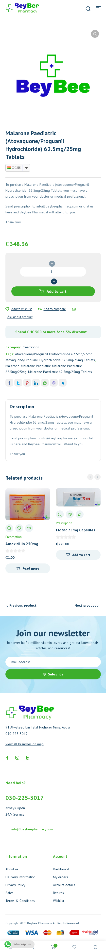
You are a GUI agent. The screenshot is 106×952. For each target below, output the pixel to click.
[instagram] (17, 757)
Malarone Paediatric (36, 366)
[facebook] (7, 757)
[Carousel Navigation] (94, 477)
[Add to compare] (40, 309)
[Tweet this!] (18, 383)
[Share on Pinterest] (27, 383)
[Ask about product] (74, 309)
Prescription (30, 347)
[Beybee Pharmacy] (22, 8)
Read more (30, 568)
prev (90, 477)
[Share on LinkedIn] (36, 383)
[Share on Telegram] (63, 383)
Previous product (22, 605)
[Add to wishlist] (7, 309)
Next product (85, 605)
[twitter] (27, 757)
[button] (95, 34)
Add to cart (57, 291)
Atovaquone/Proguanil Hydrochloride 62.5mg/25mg (53, 354)
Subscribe (56, 674)
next (97, 477)
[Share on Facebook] (9, 383)
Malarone (12, 366)
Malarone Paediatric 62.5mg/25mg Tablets (60, 372)
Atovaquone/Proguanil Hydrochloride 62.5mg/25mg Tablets (50, 360)
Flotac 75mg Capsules (75, 529)
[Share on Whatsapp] (45, 383)
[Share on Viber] (54, 383)
